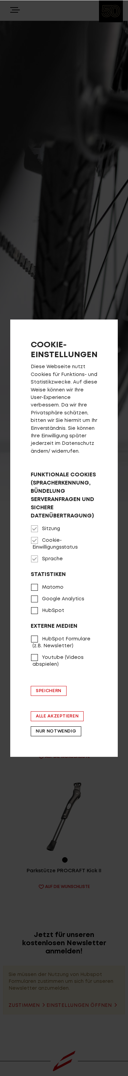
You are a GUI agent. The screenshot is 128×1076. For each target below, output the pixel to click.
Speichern (48, 691)
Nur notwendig (56, 731)
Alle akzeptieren (57, 716)
